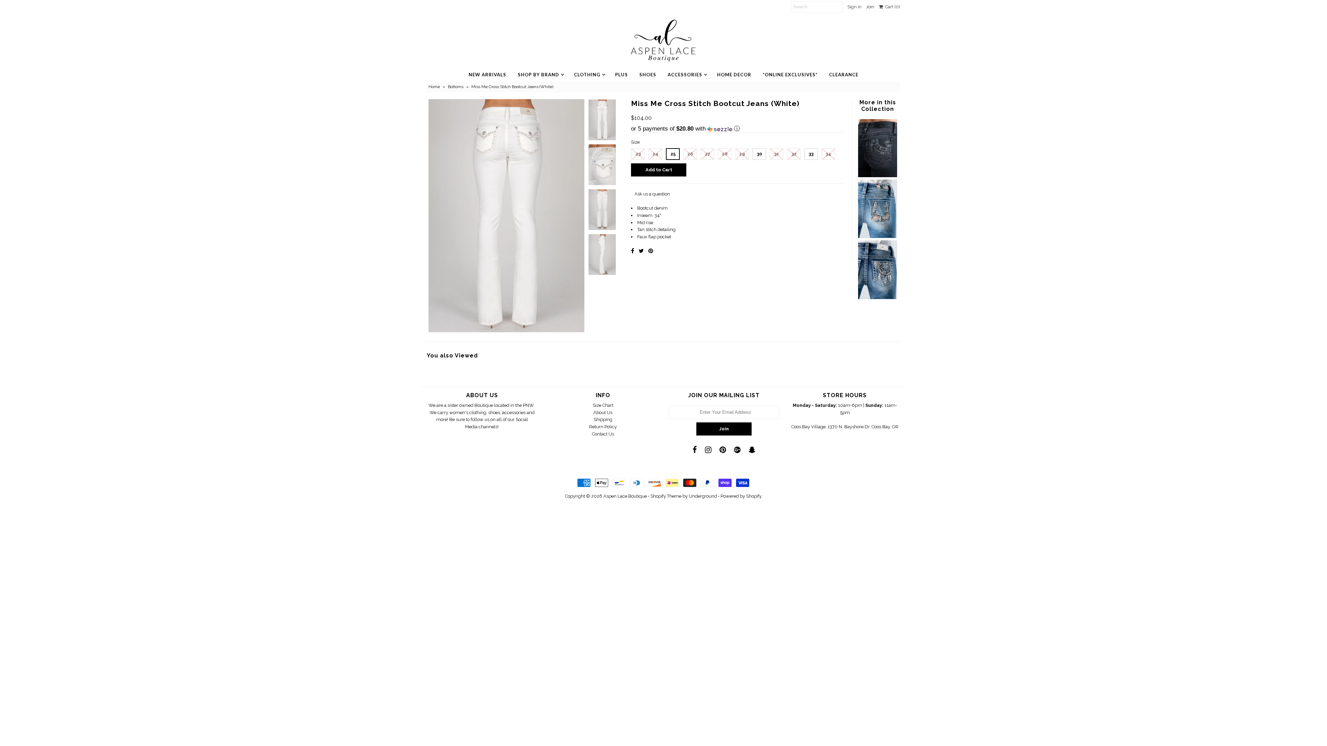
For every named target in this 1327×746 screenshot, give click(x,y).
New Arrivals (487, 74)
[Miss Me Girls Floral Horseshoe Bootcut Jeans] (877, 236)
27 (707, 153)
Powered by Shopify (741, 496)
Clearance (843, 74)
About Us (602, 412)
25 (673, 153)
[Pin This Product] (650, 251)
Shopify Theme (665, 496)
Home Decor (734, 74)
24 (655, 153)
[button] (738, 129)
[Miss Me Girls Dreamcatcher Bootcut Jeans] (877, 297)
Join (870, 6)
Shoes (647, 74)
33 (811, 153)
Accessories (685, 74)
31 (776, 153)
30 (759, 153)
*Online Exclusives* (790, 74)
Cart (891, 6)
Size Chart (603, 405)
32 (794, 153)
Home (434, 86)
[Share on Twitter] (641, 251)
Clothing (587, 74)
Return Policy (603, 426)
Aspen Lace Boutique (625, 496)
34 (828, 153)
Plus (621, 74)
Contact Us (603, 434)
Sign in (854, 6)
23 (638, 153)
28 (724, 153)
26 (690, 153)
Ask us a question (652, 194)
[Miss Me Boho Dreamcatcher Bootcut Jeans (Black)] (877, 175)
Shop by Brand (538, 74)
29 (742, 153)
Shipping (603, 419)
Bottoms (455, 86)
